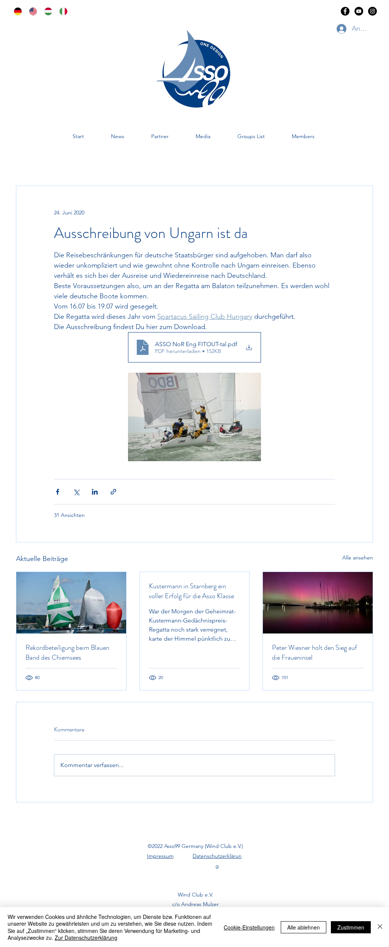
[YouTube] (358, 11)
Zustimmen (350, 927)
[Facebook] (345, 11)
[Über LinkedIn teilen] (94, 491)
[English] (30, 11)
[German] (15, 11)
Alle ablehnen (303, 927)
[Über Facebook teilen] (57, 491)
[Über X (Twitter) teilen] (76, 491)
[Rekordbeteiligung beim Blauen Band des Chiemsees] (71, 602)
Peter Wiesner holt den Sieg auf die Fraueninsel (314, 652)
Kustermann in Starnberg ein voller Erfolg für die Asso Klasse (191, 591)
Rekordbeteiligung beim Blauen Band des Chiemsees (67, 652)
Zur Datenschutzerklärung (86, 937)
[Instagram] (372, 11)
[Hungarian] (46, 11)
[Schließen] (379, 927)
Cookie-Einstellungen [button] (249, 927)
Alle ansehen (357, 557)
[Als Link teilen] (113, 491)
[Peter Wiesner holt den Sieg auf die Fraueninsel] (318, 602)
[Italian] (61, 11)
